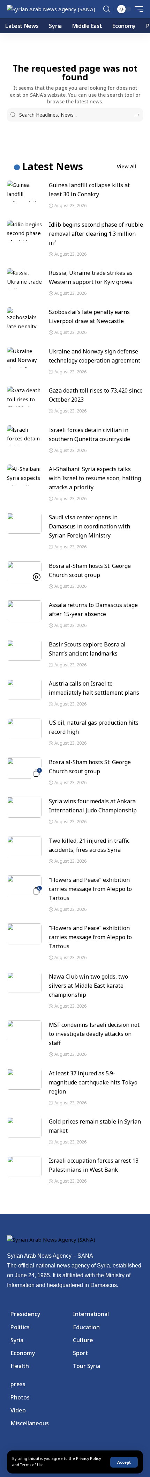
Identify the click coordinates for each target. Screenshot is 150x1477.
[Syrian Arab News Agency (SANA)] (51, 9)
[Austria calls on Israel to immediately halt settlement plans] (24, 689)
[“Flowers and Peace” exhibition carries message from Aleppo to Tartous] (24, 885)
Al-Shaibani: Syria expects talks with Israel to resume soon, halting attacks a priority (95, 478)
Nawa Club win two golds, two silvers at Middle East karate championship (88, 986)
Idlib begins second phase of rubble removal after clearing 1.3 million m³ (96, 234)
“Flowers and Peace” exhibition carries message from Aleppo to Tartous (90, 889)
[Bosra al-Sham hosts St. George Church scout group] (24, 571)
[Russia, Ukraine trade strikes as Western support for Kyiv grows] (24, 278)
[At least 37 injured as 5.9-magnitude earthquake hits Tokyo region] (24, 1079)
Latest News (52, 166)
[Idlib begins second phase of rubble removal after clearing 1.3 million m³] (24, 230)
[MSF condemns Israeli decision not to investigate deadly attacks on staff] (24, 1030)
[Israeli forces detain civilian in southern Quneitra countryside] (24, 435)
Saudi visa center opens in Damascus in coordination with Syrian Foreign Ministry (89, 526)
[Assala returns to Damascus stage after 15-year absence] (24, 610)
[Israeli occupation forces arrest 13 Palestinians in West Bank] (24, 1166)
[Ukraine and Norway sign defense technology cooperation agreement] (24, 357)
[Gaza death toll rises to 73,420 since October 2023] (24, 396)
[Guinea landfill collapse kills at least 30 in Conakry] (24, 191)
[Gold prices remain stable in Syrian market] (24, 1127)
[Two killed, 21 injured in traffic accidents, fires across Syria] (24, 846)
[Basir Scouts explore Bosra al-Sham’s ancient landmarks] (24, 650)
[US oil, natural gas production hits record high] (24, 728)
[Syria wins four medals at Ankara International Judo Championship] (24, 807)
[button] (124, 1462)
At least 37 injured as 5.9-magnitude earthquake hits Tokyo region (93, 1082)
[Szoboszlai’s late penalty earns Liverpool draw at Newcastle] (24, 317)
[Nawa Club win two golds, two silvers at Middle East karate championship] (24, 982)
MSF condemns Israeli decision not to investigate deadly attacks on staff (94, 1034)
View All (126, 166)
